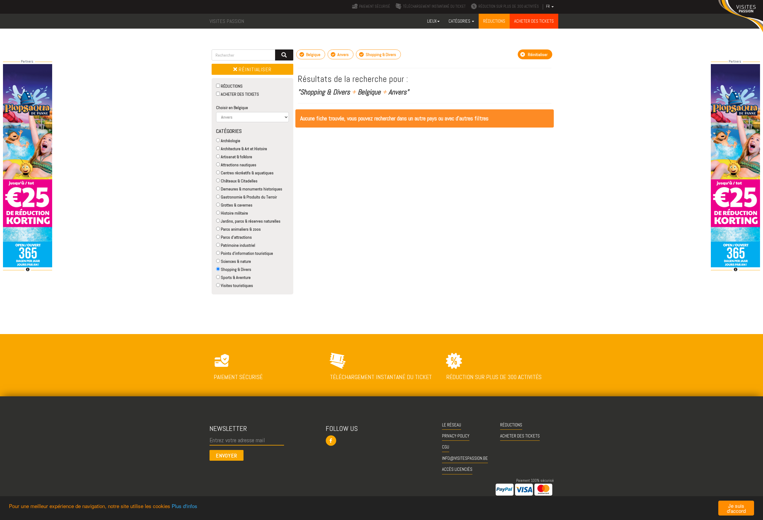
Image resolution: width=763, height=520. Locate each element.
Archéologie (230, 140)
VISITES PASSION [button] (227, 21)
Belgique (312, 54)
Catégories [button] (460, 21)
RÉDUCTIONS (231, 86)
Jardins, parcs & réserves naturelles (250, 221)
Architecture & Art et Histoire (243, 148)
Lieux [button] (432, 21)
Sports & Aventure (235, 277)
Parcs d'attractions (236, 237)
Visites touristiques (236, 285)
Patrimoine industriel (237, 245)
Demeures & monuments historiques (251, 189)
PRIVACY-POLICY (455, 436)
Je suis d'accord (736, 508)
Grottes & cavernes (236, 205)
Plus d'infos (184, 506)
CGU (445, 447)
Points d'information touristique (246, 253)
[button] (382, 440)
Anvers (342, 54)
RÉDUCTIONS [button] (494, 21)
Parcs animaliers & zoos (240, 229)
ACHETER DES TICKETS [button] (534, 21)
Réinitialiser (254, 69)
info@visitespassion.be (465, 458)
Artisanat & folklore (236, 156)
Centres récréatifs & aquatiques (247, 173)
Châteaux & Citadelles (239, 181)
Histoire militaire (234, 213)
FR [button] (548, 6)
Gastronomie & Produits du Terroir (248, 197)
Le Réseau (451, 425)
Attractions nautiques (238, 164)
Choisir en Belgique (232, 107)
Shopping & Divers (235, 269)
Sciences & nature (235, 261)
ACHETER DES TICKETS (239, 94)
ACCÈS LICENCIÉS (457, 469)
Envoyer (226, 455)
